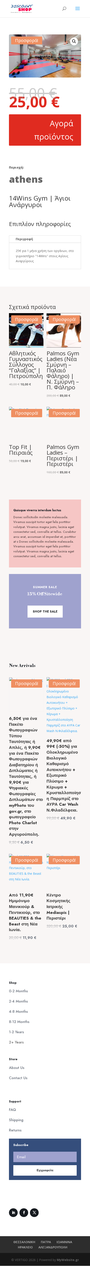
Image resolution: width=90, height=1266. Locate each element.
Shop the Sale (45, 611)
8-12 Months (19, 1021)
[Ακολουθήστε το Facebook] (23, 1212)
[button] (74, 41)
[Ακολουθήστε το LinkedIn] (13, 1212)
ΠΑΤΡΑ (46, 1242)
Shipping (16, 1120)
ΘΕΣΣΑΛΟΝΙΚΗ (24, 1242)
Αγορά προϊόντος (53, 130)
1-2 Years (16, 1032)
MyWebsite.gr (68, 1260)
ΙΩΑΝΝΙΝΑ (64, 1242)
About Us (16, 1067)
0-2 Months (18, 991)
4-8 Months (18, 1011)
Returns (15, 1130)
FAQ (12, 1109)
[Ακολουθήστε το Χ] (34, 1212)
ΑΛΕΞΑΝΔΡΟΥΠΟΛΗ (52, 1247)
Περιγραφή (24, 239)
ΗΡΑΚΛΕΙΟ (25, 1247)
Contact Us (18, 1077)
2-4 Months (18, 1001)
